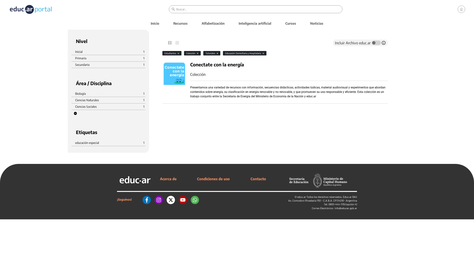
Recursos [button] (180, 23)
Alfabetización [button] (213, 23)
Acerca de (168, 179)
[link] (461, 9)
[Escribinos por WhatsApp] (195, 199)
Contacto (258, 179)
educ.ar (301, 196)
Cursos (290, 23)
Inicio (155, 23)
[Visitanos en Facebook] (147, 199)
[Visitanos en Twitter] (171, 199)
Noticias (316, 23)
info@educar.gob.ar (346, 208)
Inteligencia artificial (255, 23)
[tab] (169, 43)
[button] (75, 113)
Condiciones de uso (213, 179)
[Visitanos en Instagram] (159, 199)
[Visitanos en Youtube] (183, 199)
